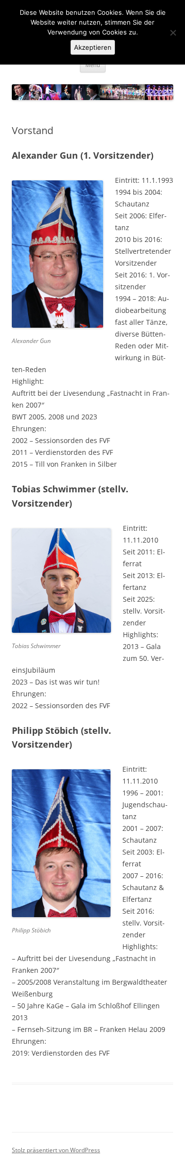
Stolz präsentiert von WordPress (56, 1150)
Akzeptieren (92, 47)
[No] (173, 32)
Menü (92, 65)
